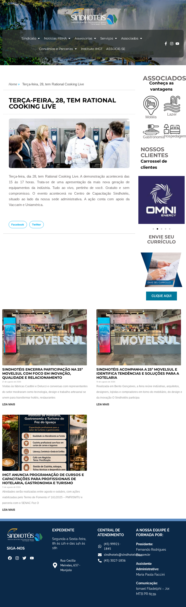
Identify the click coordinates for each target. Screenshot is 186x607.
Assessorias (83, 38)
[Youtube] (177, 44)
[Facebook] (10, 558)
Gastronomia (154, 137)
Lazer (172, 114)
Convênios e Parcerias (56, 49)
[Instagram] (172, 44)
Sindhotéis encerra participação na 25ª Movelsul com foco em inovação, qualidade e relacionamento (42, 373)
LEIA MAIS (8, 404)
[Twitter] (24, 558)
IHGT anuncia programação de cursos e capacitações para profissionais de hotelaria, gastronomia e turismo (43, 479)
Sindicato (29, 38)
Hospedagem (175, 136)
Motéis (151, 117)
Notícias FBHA (55, 38)
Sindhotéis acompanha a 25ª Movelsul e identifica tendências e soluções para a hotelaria (137, 373)
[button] (18, 224)
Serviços (106, 38)
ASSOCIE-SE (115, 49)
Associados (129, 38)
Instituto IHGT (92, 49)
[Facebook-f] (166, 44)
